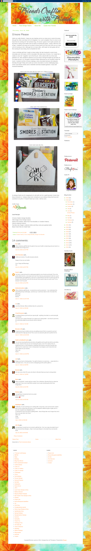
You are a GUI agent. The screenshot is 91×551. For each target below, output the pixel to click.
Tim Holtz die (18, 524)
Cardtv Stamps (18, 464)
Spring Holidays (19, 513)
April (68, 217)
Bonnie (17, 370)
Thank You (17, 520)
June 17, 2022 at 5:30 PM (21, 364)
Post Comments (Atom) (25, 442)
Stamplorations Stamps (20, 515)
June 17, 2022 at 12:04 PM (22, 354)
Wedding (17, 528)
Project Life (17, 499)
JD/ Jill (17, 425)
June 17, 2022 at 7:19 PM (21, 374)
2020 (67, 227)
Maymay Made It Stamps (21, 493)
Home (14, 25)
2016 (67, 236)
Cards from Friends (50, 25)
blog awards (18, 532)
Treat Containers (19, 526)
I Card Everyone (19, 313)
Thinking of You (18, 522)
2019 (67, 229)
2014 (67, 240)
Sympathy (17, 518)
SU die (50, 457)
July (68, 208)
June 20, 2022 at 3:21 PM (21, 387)
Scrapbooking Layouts (20, 507)
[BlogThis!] (31, 232)
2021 (67, 225)
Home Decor (18, 486)
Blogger (65, 540)
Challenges (17, 472)
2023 (67, 197)
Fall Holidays (18, 476)
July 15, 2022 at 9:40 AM (21, 432)
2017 (67, 233)
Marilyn (17, 392)
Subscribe (71, 44)
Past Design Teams (25, 25)
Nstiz (16, 379)
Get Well (17, 482)
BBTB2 (16, 455)
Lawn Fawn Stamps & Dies (21, 489)
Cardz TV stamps (19, 470)
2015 (67, 238)
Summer (17, 517)
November (70, 204)
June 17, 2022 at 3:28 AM (21, 308)
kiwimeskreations (20, 288)
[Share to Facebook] (34, 232)
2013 (67, 242)
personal (17, 534)
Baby (16, 457)
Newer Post (15, 439)
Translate (69, 137)
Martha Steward (19, 491)
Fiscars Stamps (18, 478)
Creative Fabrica (20, 234)
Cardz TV (17, 466)
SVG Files (17, 505)
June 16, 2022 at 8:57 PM (21, 267)
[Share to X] (33, 232)
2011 (67, 247)
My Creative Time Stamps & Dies (23, 495)
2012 (67, 245)
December (70, 202)
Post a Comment (18, 436)
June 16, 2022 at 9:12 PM (21, 283)
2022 (67, 200)
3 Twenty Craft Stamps (20, 453)
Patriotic (17, 497)
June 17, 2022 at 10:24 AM (22, 335)
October (69, 206)
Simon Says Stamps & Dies (22, 509)
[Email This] (30, 232)
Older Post (58, 439)
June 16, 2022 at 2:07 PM (21, 249)
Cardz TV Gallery (19, 468)
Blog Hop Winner (19, 460)
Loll (16, 359)
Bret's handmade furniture (21, 462)
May (68, 215)
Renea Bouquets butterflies (21, 501)
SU (15, 503)
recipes (16, 536)
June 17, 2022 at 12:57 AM (22, 298)
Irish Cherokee (19, 254)
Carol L (17, 272)
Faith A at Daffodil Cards (21, 340)
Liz (16, 303)
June (68, 210)
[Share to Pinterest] (35, 232)
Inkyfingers (18, 404)
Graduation (17, 484)
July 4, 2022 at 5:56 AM (21, 420)
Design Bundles (31, 234)
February (69, 220)
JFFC (16, 487)
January (69, 222)
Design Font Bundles (40, 234)
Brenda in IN (18, 329)
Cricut (25, 234)
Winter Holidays (19, 530)
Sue (16, 243)
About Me (37, 25)
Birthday (17, 459)
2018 (67, 231)
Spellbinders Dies (19, 511)
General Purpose (19, 480)
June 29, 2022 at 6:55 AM (21, 399)
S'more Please (71, 212)
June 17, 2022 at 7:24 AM (21, 324)
